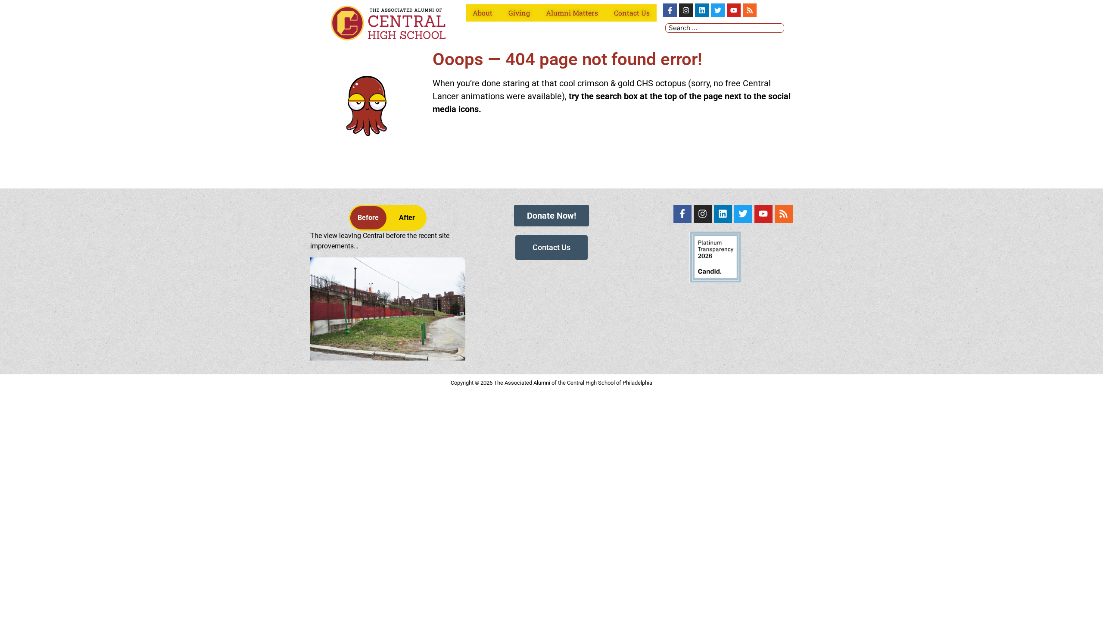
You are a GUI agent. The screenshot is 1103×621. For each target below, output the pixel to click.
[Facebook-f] (670, 10)
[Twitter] (718, 10)
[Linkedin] (702, 10)
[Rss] (750, 10)
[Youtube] (734, 10)
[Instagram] (686, 10)
